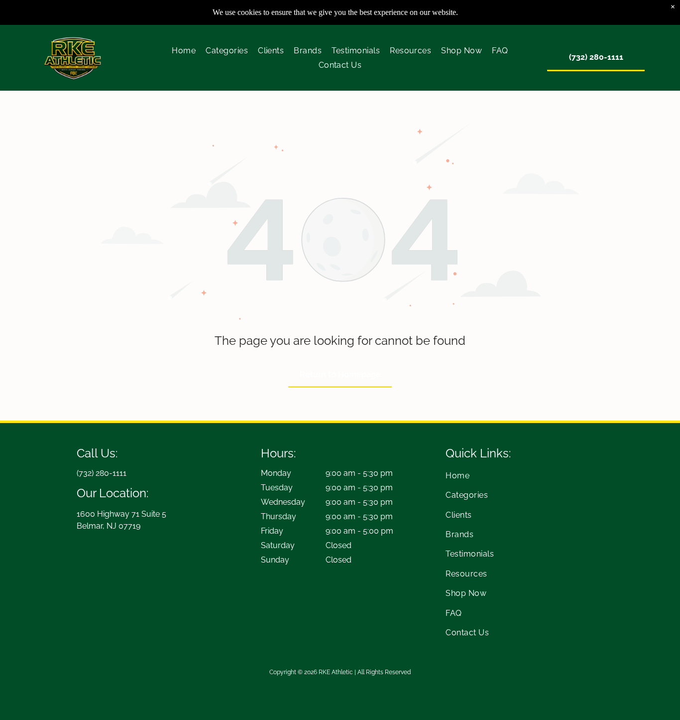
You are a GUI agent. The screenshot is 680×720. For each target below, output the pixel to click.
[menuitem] (184, 50)
